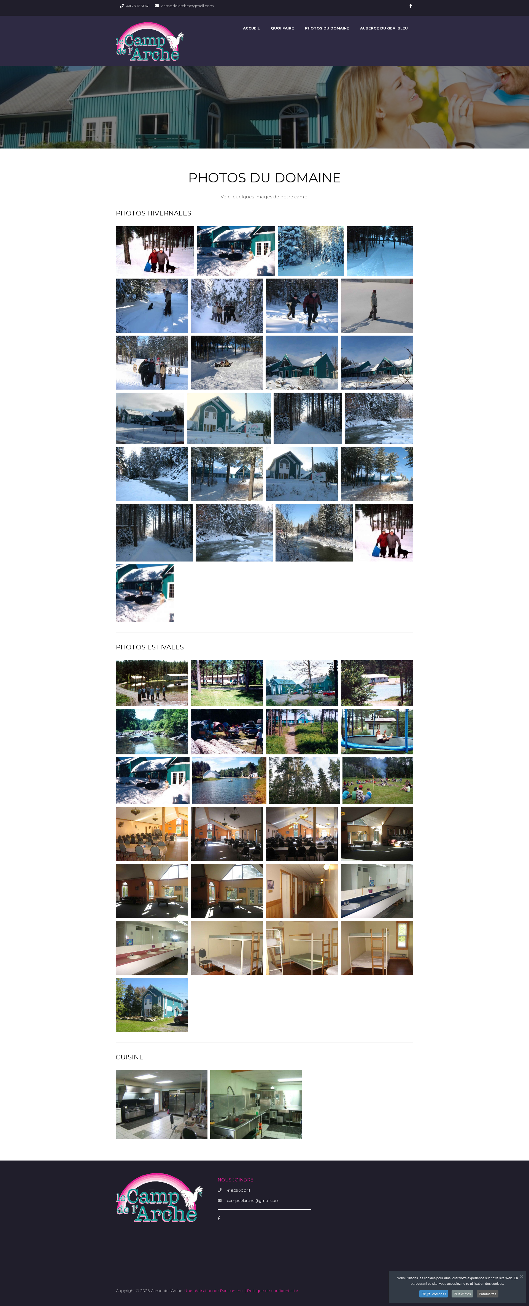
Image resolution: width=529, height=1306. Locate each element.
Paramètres (487, 1293)
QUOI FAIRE (282, 28)
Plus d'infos (462, 1293)
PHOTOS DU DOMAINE (327, 28)
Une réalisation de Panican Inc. (213, 1290)
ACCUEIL (251, 28)
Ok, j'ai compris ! (434, 1293)
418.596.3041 (138, 5)
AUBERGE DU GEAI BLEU (384, 28)
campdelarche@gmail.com (187, 5)
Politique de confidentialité (272, 1290)
